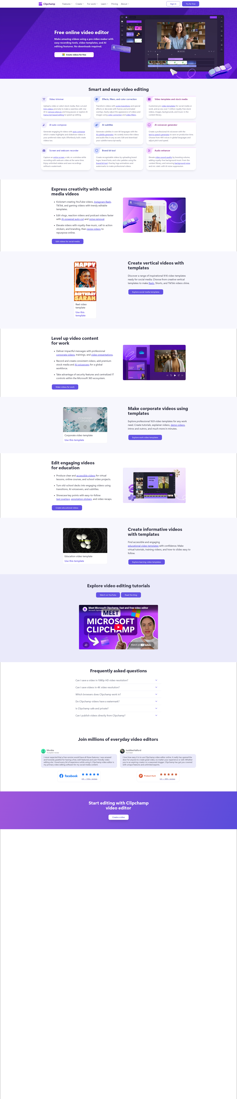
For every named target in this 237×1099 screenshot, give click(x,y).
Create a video (118, 817)
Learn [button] (103, 3)
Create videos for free (76, 54)
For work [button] (91, 3)
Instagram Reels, (103, 201)
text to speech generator (159, 134)
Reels (151, 283)
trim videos (48, 109)
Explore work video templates (145, 437)
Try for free (190, 3)
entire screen (58, 157)
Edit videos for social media (68, 241)
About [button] (124, 3)
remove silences (55, 111)
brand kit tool (102, 163)
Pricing (114, 3)
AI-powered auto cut (72, 219)
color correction (115, 114)
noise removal (96, 219)
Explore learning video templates (146, 562)
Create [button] (79, 3)
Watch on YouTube (108, 595)
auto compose (79, 131)
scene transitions (123, 106)
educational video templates (143, 545)
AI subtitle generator (105, 134)
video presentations (102, 354)
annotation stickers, (81, 498)
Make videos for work (65, 387)
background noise (182, 163)
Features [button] (66, 3)
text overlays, (63, 498)
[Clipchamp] (47, 4)
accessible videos (85, 475)
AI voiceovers (82, 364)
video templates (168, 106)
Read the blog (131, 595)
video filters (131, 114)
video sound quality (163, 157)
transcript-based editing (53, 114)
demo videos (178, 424)
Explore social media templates (145, 292)
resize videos (94, 228)
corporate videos (65, 354)
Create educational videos (67, 507)
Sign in (173, 3)
